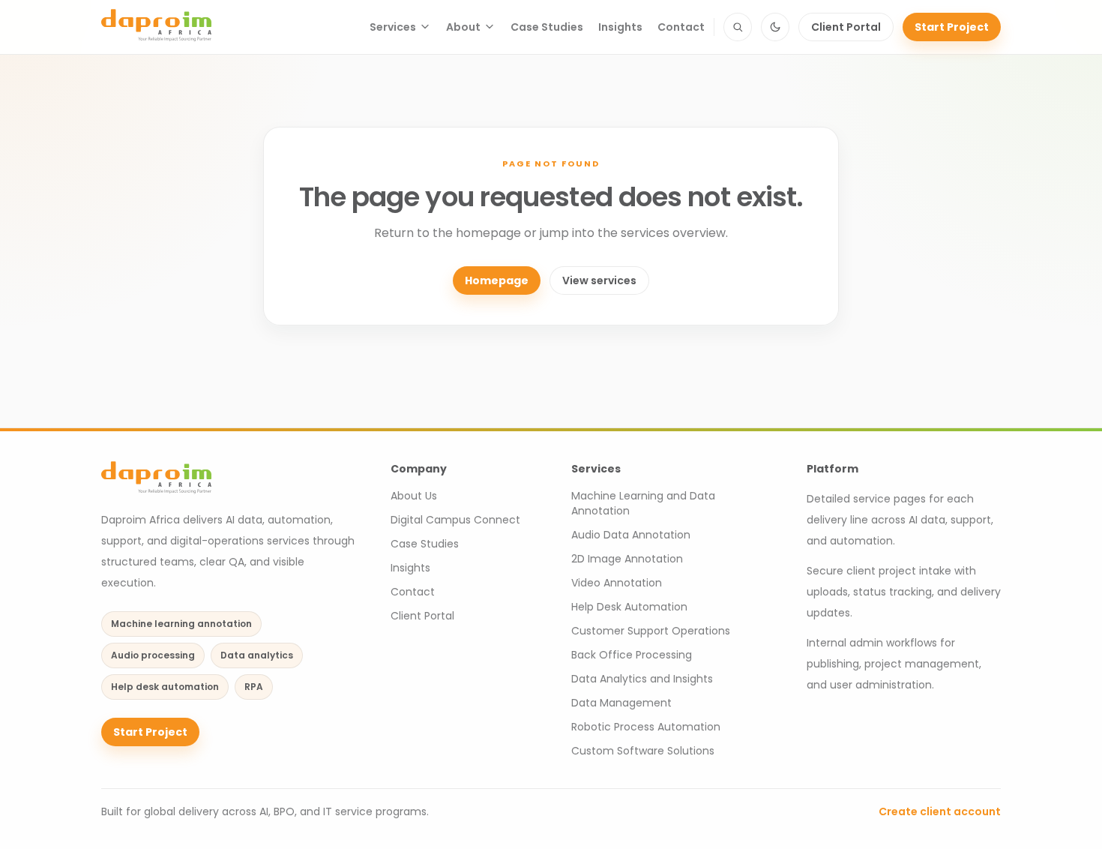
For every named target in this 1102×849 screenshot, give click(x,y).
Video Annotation (616, 582)
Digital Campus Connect (455, 519)
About (463, 27)
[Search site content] (737, 27)
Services (393, 27)
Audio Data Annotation (630, 534)
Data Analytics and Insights (642, 678)
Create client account (940, 811)
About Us (414, 495)
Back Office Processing (631, 654)
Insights (620, 27)
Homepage (497, 280)
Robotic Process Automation (645, 726)
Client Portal (846, 27)
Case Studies (547, 27)
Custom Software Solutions (642, 750)
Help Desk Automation (629, 606)
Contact (681, 27)
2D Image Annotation (627, 558)
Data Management (621, 702)
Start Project (952, 27)
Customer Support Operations (650, 630)
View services (599, 280)
